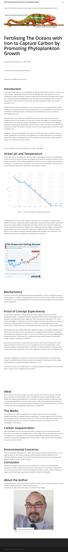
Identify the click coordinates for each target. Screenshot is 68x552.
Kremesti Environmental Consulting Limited (21, 2)
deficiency (30, 118)
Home (5, 8)
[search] (59, 2)
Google (43, 487)
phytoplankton (34, 122)
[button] (63, 2)
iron (25, 118)
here (21, 79)
